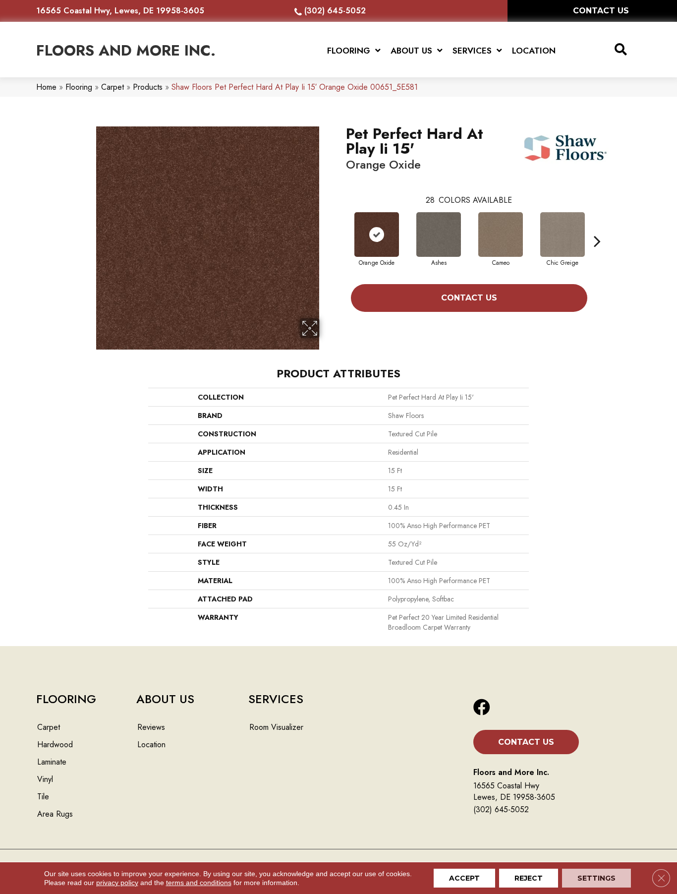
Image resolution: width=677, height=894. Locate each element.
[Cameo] (500, 234)
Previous (341, 226)
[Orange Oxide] (376, 234)
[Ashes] (438, 234)
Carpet (112, 87)
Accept (464, 878)
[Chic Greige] (562, 234)
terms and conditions (198, 883)
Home (46, 87)
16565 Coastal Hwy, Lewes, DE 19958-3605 (120, 10)
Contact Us (469, 297)
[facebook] (481, 708)
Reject (528, 878)
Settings (596, 878)
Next (597, 226)
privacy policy (117, 883)
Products (148, 87)
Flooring (78, 87)
